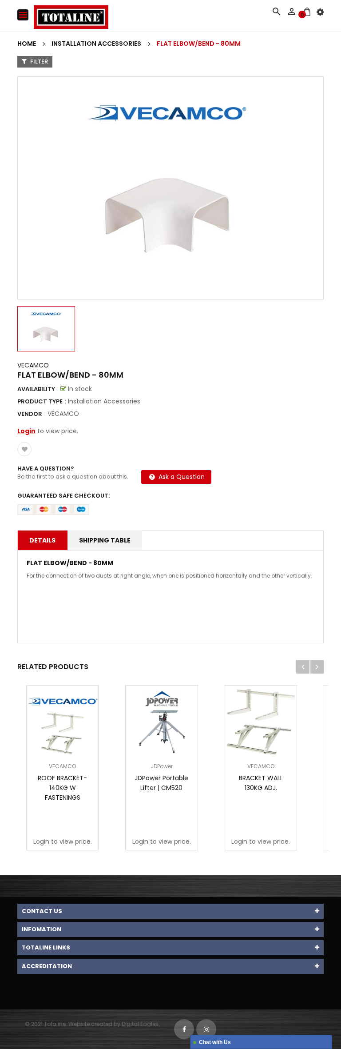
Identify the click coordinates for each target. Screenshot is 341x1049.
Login (26, 431)
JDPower (162, 766)
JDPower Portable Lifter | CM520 (161, 783)
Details (42, 540)
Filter (38, 61)
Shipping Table (105, 540)
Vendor (29, 414)
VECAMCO (33, 365)
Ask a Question (181, 476)
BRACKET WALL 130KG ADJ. (261, 783)
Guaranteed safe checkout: (63, 495)
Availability (36, 389)
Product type (40, 401)
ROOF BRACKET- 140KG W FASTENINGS (62, 788)
